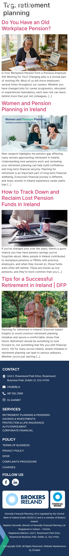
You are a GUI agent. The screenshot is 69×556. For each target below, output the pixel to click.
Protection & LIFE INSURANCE (23, 422)
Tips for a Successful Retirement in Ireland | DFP (34, 282)
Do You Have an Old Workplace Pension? (26, 25)
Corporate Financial (17, 430)
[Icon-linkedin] (15, 482)
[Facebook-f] (5, 482)
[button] (63, 8)
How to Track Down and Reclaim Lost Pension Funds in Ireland (30, 198)
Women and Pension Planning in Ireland (26, 106)
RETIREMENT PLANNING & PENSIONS (26, 415)
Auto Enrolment (14, 426)
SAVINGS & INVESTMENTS (18, 418)
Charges (8, 467)
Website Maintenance (55, 546)
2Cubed (36, 550)
